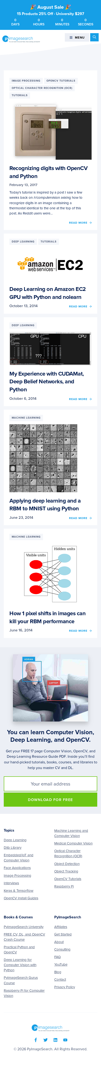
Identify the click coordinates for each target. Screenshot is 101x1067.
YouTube (60, 964)
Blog (57, 972)
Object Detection (67, 864)
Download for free (50, 799)
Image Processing (17, 875)
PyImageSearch (21, 39)
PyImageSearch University (23, 927)
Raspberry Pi (64, 886)
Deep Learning (15, 840)
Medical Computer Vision (73, 843)
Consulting (62, 949)
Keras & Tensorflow (18, 891)
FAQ (57, 957)
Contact (60, 979)
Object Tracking (66, 871)
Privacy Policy (64, 987)
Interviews (11, 883)
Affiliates (60, 927)
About (59, 942)
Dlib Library (12, 847)
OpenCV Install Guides (21, 898)
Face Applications (17, 868)
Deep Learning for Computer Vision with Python (20, 965)
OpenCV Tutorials (67, 879)
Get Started (63, 934)
